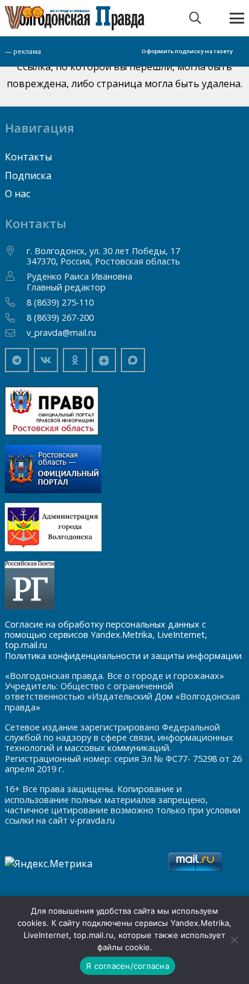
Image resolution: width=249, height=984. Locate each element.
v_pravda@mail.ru (61, 332)
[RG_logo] (124, 585)
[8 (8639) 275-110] (16, 302)
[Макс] (133, 360)
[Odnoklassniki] (75, 360)
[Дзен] (104, 360)
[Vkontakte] (46, 360)
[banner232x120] (124, 411)
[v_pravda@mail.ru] (16, 333)
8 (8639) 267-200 (60, 317)
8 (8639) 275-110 (60, 302)
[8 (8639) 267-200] (16, 318)
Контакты (28, 156)
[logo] (74, 18)
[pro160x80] (124, 469)
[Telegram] (17, 360)
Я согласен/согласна (127, 966)
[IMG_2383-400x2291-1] (124, 527)
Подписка (28, 175)
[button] (195, 18)
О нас (17, 193)
